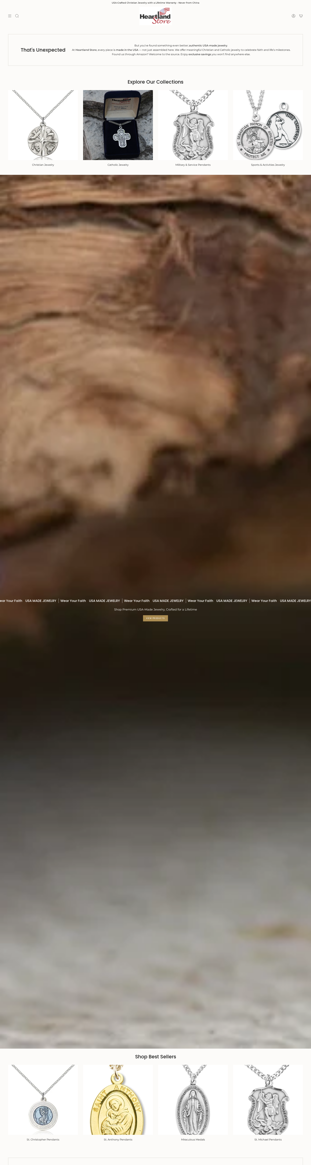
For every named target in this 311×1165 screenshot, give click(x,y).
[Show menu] (9, 16)
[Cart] (301, 16)
